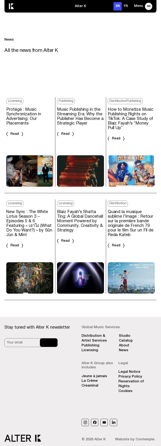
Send (48, 342)
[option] (126, 6)
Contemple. (145, 439)
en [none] (118, 6)
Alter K (80, 6)
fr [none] (126, 6)
